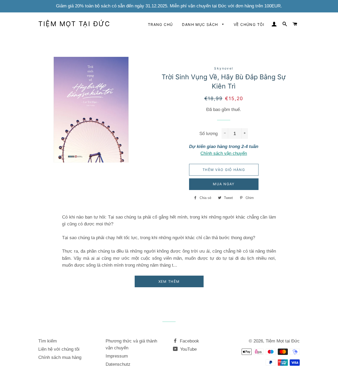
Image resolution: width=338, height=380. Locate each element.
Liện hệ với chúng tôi (58, 349)
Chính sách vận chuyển (223, 153)
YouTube (188, 349)
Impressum (117, 356)
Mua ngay (223, 184)
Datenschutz (118, 364)
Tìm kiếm (47, 341)
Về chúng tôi (249, 24)
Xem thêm (169, 281)
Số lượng (208, 133)
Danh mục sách (200, 24)
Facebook (189, 341)
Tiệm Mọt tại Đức (74, 24)
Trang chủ (160, 24)
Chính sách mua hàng (59, 357)
